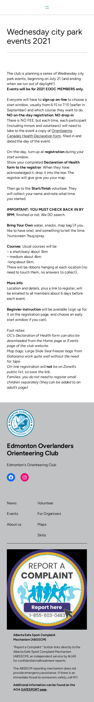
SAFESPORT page (34, 689)
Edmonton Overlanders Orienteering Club (40, 449)
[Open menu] (47, 7)
